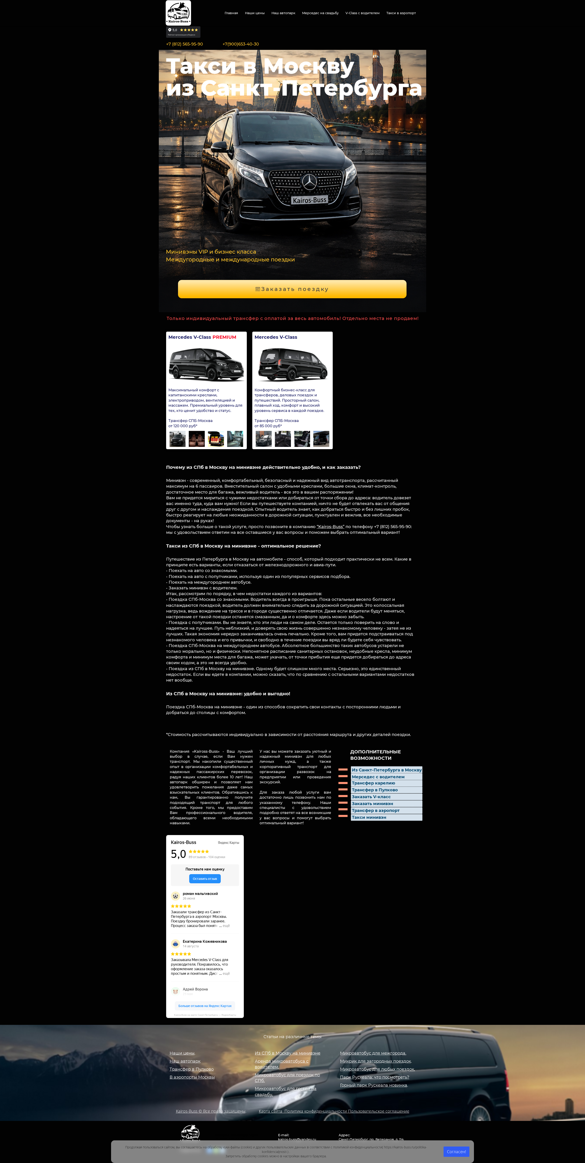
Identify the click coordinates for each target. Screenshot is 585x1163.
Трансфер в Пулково (375, 789)
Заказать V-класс (371, 796)
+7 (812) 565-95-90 (184, 44)
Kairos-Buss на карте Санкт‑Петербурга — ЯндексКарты (205, 1015)
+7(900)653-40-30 (241, 44)
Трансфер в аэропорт (376, 810)
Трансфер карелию (373, 783)
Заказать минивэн (372, 803)
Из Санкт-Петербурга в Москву (387, 770)
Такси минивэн (369, 817)
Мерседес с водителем (378, 776)
